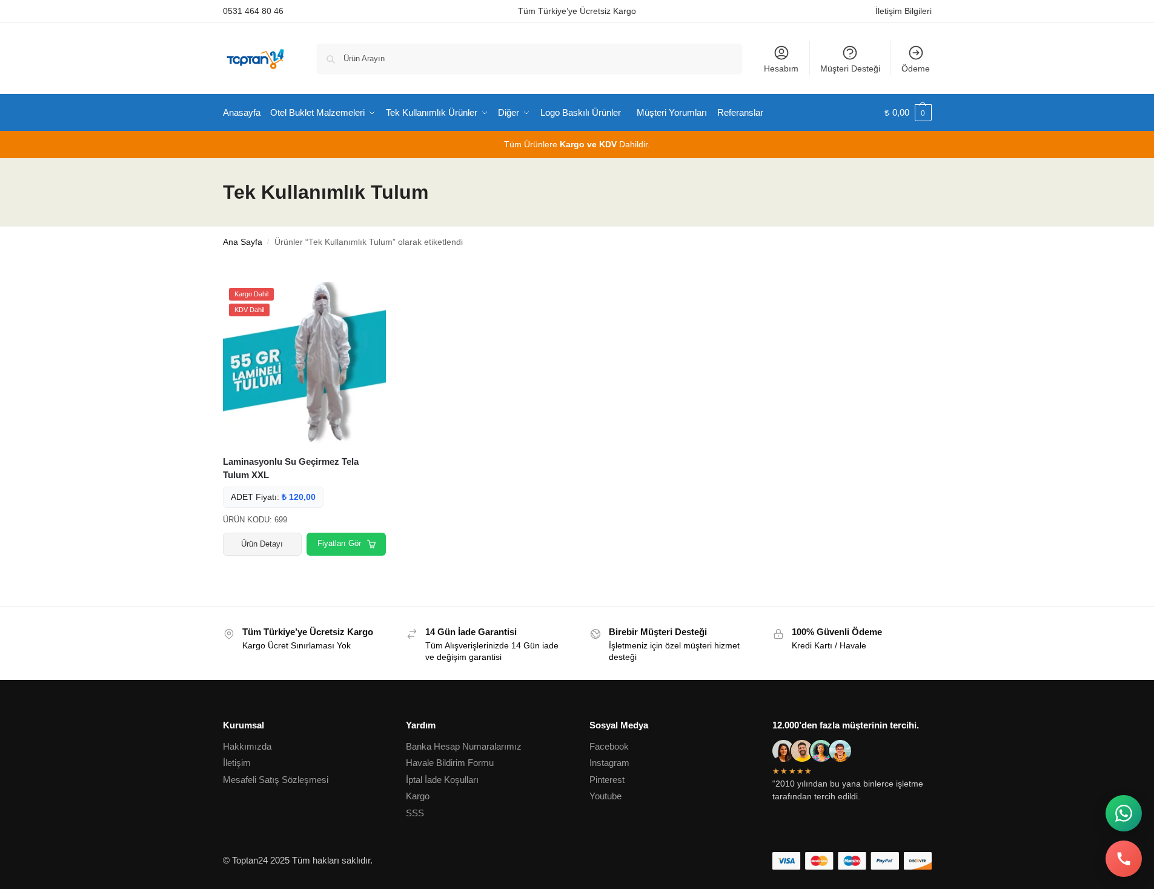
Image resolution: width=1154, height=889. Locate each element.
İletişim (237, 762)
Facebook (609, 746)
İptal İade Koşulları (442, 779)
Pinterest (607, 779)
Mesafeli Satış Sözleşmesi (275, 779)
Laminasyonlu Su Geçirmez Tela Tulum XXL (291, 468)
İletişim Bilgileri (903, 11)
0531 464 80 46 (253, 11)
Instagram (609, 762)
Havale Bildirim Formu (450, 762)
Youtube (605, 796)
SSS (415, 813)
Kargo (417, 796)
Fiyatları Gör (339, 543)
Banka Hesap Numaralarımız (464, 746)
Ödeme (915, 68)
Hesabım (781, 68)
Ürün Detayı (262, 543)
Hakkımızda (247, 746)
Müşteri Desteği (850, 68)
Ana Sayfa (242, 242)
